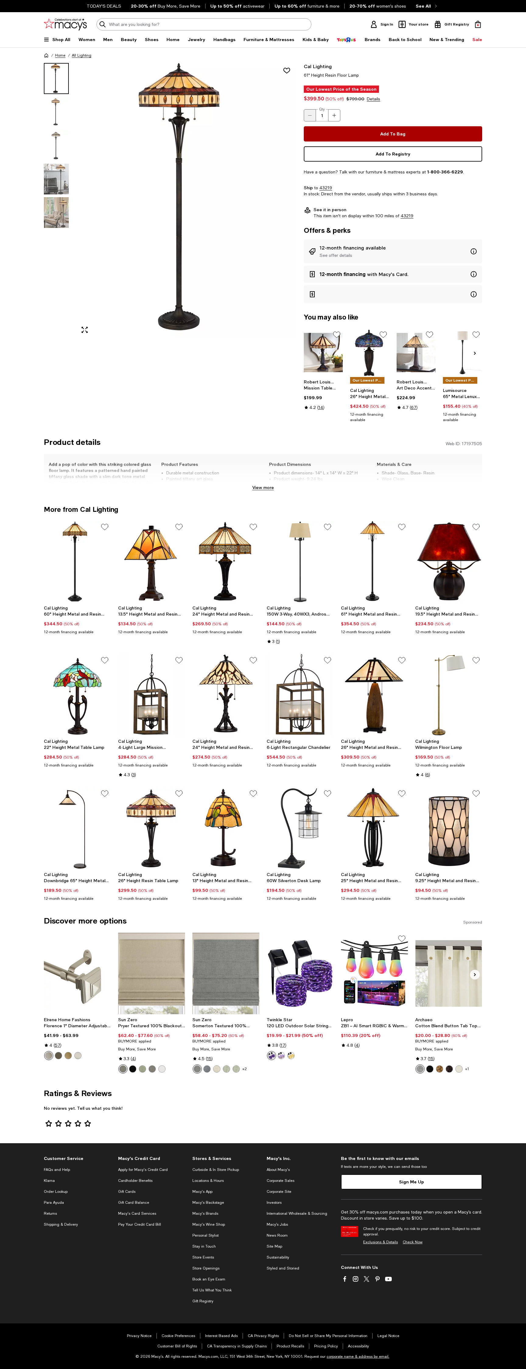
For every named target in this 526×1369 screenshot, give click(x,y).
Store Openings (205, 1268)
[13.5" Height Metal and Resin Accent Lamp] (151, 561)
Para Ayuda (54, 1202)
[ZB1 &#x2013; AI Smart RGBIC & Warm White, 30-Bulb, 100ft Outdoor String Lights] (374, 973)
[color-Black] (132, 1069)
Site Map (274, 1246)
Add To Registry (393, 153)
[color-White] (162, 1069)
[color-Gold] (68, 1055)
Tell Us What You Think (212, 1290)
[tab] (56, 78)
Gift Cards (126, 1191)
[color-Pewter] (48, 1055)
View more (263, 487)
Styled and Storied (283, 1268)
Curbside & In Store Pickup (215, 1170)
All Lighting (81, 55)
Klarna (49, 1181)
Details (373, 98)
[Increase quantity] (334, 115)
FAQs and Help (57, 1170)
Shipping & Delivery (61, 1224)
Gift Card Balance (133, 1202)
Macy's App (202, 1191)
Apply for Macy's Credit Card (143, 1170)
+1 (467, 1069)
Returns (50, 1213)
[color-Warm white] (291, 1055)
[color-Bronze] (58, 1055)
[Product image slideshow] (186, 200)
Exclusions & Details (380, 1242)
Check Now (413, 1242)
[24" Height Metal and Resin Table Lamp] (225, 561)
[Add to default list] (336, 334)
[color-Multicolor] (281, 1055)
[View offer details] (393, 251)
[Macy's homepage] (46, 55)
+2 (244, 1069)
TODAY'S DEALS (104, 6)
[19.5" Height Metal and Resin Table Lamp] (448, 561)
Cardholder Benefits (135, 1181)
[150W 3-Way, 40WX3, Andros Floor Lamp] (300, 561)
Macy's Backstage (208, 1202)
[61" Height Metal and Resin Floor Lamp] (374, 561)
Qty (322, 109)
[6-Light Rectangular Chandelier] (300, 695)
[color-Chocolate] (449, 1069)
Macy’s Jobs (277, 1224)
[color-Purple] (271, 1055)
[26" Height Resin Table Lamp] (151, 828)
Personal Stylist (205, 1235)
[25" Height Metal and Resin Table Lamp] (374, 828)
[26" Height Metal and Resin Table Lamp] (369, 352)
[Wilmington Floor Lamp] (448, 695)
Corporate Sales (280, 1181)
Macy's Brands (205, 1213)
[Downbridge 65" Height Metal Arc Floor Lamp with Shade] (77, 828)
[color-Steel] (123, 1069)
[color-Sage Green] (226, 1069)
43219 (325, 187)
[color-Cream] (459, 1069)
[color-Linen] (216, 1069)
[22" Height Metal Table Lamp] (77, 695)
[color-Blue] (207, 1069)
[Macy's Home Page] (65, 24)
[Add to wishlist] (286, 70)
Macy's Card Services (137, 1213)
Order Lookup (56, 1191)
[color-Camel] (439, 1069)
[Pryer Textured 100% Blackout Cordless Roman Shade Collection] (151, 973)
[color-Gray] (197, 1069)
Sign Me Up (411, 1181)
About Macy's (278, 1170)
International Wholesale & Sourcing (297, 1213)
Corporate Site (279, 1191)
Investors (274, 1202)
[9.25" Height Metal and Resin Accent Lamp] (448, 828)
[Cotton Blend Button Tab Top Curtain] (448, 973)
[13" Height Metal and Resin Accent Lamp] (225, 828)
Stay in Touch (204, 1246)
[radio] (49, 1055)
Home (60, 55)
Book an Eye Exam (208, 1279)
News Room (277, 1235)
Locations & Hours (208, 1181)
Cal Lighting (318, 66)
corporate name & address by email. (358, 1356)
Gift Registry (202, 1301)
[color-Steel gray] (152, 1069)
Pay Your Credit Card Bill (139, 1224)
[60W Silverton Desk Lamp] (300, 828)
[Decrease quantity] (310, 115)
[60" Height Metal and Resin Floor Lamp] (77, 561)
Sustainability (278, 1257)
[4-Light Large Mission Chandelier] (151, 695)
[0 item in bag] (478, 24)
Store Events (203, 1257)
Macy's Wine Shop (208, 1224)
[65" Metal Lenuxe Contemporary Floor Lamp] (462, 352)
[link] (323, 394)
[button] (170, 200)
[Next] (475, 353)
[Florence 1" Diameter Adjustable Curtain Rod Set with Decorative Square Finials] (77, 973)
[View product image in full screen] (84, 330)
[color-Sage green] (142, 1069)
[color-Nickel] (78, 1055)
